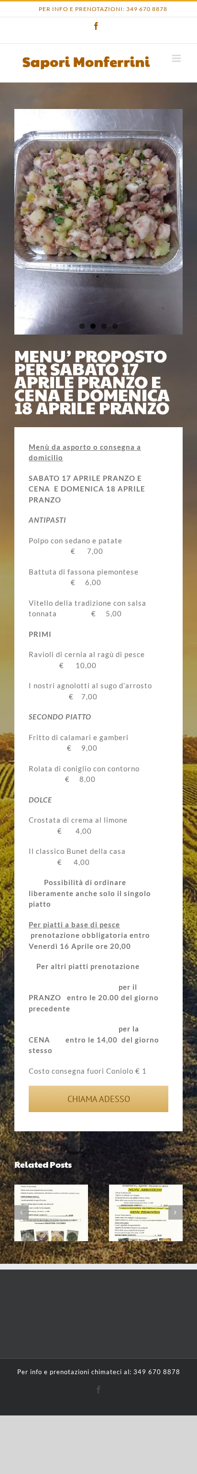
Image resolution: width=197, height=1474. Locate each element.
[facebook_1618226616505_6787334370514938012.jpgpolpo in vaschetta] (98, 221)
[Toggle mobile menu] (177, 58)
